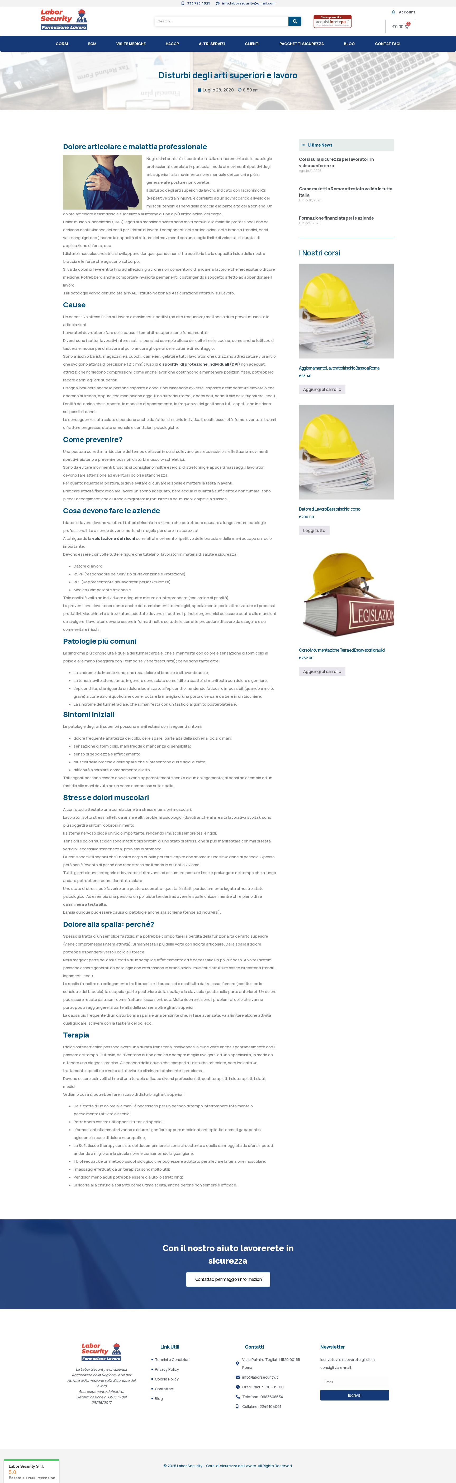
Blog (349, 43)
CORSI (62, 43)
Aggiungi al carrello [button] (322, 389)
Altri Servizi (212, 43)
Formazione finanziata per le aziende (336, 218)
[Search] (294, 21)
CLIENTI (252, 43)
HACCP (172, 43)
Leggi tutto (314, 530)
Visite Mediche (131, 43)
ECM (92, 43)
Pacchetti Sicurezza (301, 43)
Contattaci (387, 43)
